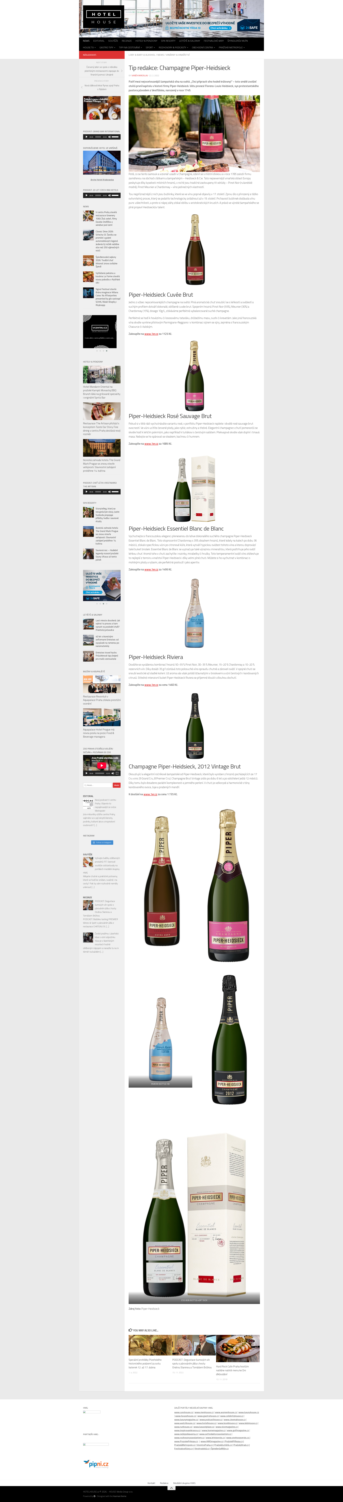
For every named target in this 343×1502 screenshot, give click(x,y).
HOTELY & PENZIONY (146, 41)
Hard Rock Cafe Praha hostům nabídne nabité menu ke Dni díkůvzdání (232, 1370)
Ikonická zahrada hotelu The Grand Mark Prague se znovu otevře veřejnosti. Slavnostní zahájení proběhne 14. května (101, 463)
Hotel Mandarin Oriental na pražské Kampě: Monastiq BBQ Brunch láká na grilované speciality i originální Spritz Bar (101, 390)
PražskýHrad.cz (241, 1445)
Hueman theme (119, 1496)
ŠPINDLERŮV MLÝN (238, 41)
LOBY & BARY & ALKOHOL (142, 55)
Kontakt (151, 1483)
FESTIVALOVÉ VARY (214, 41)
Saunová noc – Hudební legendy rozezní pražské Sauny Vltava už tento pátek (107, 553)
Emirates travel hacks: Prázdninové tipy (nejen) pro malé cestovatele (107, 654)
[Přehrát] (86, 137)
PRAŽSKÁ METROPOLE (231, 47)
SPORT (149, 47)
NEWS (86, 41)
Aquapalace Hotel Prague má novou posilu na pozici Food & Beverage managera (98, 731)
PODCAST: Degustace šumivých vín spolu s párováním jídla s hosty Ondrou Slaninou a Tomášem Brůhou (192, 1363)
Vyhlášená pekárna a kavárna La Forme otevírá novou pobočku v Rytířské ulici (108, 277)
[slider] (115, 136)
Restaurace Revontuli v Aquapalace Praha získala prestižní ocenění (102, 697)
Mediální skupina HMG (184, 1483)
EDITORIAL (99, 41)
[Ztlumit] (109, 137)
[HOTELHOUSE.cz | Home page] (103, 16)
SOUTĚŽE (113, 41)
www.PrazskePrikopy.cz (186, 1441)
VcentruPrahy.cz (205, 1445)
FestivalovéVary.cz (183, 1448)
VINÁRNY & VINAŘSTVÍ (178, 55)
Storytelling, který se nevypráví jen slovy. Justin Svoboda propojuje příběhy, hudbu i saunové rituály (107, 513)
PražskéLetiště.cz (223, 1445)
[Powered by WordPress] (95, 1496)
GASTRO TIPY (106, 47)
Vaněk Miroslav (140, 75)
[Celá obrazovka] (117, 771)
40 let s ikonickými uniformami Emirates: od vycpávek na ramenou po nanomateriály (107, 639)
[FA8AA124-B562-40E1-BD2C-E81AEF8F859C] (102, 330)
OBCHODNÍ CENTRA (202, 47)
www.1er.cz (151, 334)
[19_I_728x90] (211, 25)
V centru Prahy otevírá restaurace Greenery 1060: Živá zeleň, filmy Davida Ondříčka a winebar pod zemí (106, 218)
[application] (102, 137)
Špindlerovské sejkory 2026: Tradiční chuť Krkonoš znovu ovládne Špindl (106, 261)
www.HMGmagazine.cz (212, 1441)
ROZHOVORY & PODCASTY (172, 47)
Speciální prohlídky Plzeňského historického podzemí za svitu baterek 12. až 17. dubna (145, 1363)
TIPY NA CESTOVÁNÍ (129, 47)
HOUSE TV (88, 47)
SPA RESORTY (168, 41)
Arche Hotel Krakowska (102, 179)
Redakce (164, 1483)
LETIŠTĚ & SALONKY (189, 41)
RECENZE (127, 41)
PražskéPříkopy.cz (234, 1441)
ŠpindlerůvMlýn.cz (220, 1448)
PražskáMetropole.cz (184, 1445)
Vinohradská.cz (201, 1448)
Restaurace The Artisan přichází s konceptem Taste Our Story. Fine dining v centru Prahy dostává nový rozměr (101, 426)
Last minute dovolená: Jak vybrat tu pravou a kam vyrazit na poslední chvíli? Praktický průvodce (108, 623)
